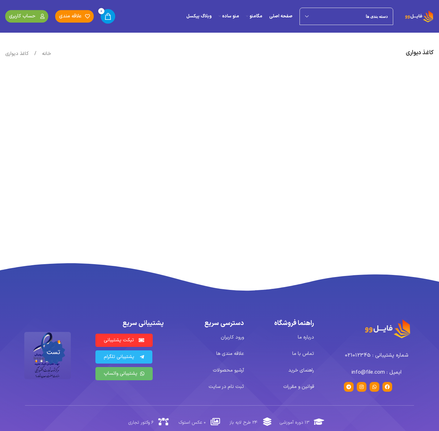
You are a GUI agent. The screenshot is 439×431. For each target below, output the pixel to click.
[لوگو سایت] (419, 16)
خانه (46, 53)
